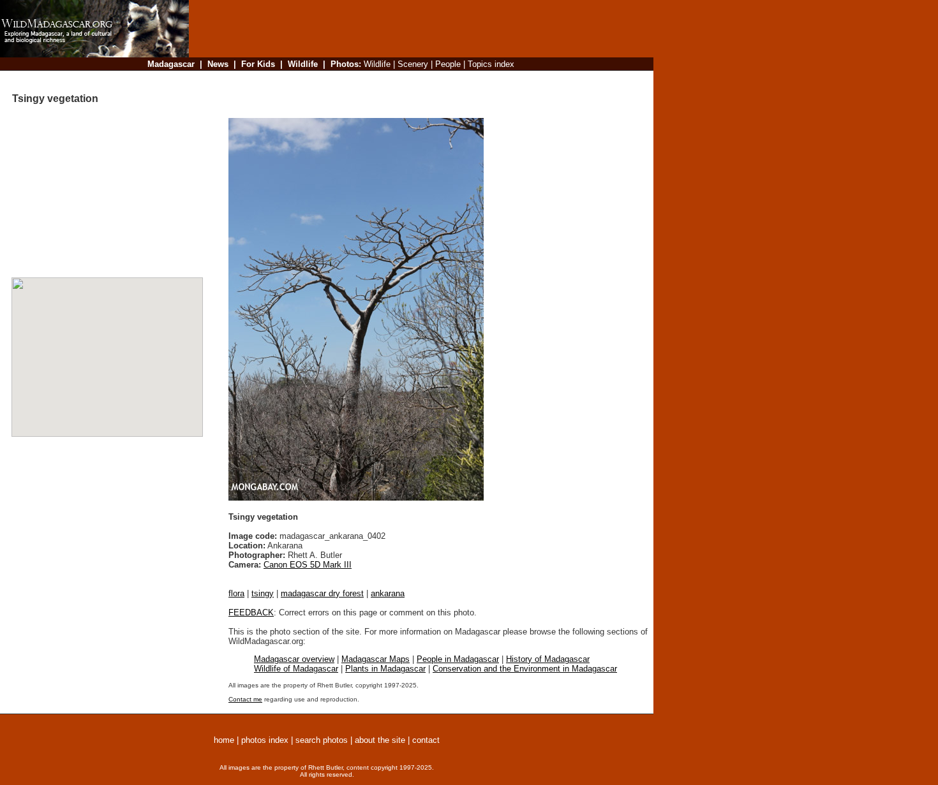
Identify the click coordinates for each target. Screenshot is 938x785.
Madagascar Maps (375, 659)
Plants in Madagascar (385, 668)
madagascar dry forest (322, 593)
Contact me (245, 699)
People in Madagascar (458, 659)
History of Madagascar (548, 659)
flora (236, 593)
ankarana (388, 593)
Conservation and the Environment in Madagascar (525, 668)
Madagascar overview (294, 659)
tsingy (262, 593)
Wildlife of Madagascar (296, 668)
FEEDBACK (251, 612)
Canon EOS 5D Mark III (308, 564)
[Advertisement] (417, 79)
